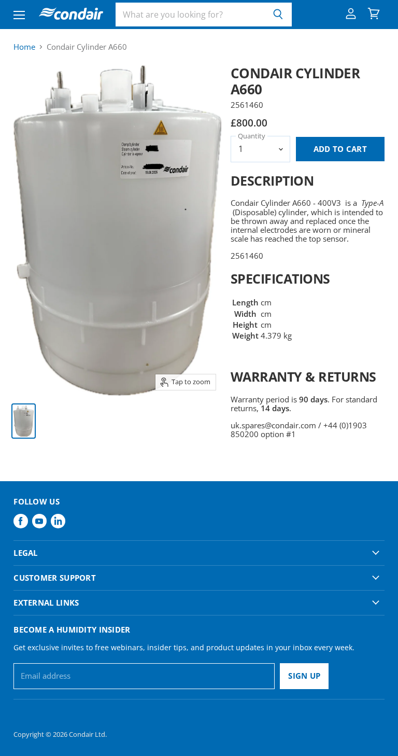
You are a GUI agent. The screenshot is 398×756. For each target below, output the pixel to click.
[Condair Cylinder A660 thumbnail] (23, 421)
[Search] (278, 14)
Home (24, 47)
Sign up (304, 675)
